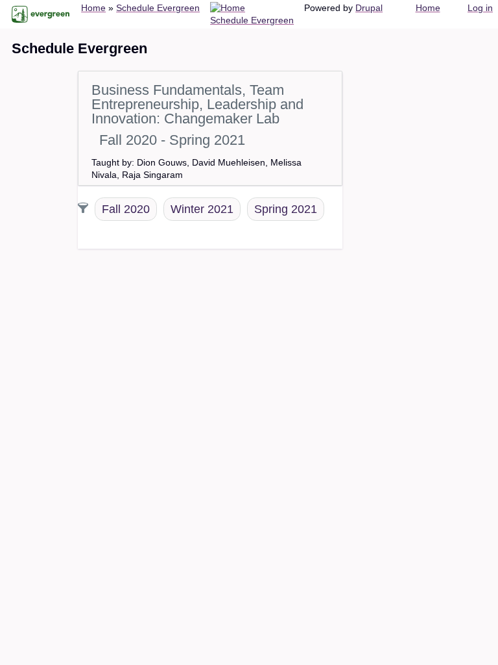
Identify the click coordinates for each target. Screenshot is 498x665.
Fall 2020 (126, 209)
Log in (480, 8)
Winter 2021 (202, 209)
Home (93, 8)
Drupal (369, 8)
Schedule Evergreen (158, 8)
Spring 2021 (285, 209)
